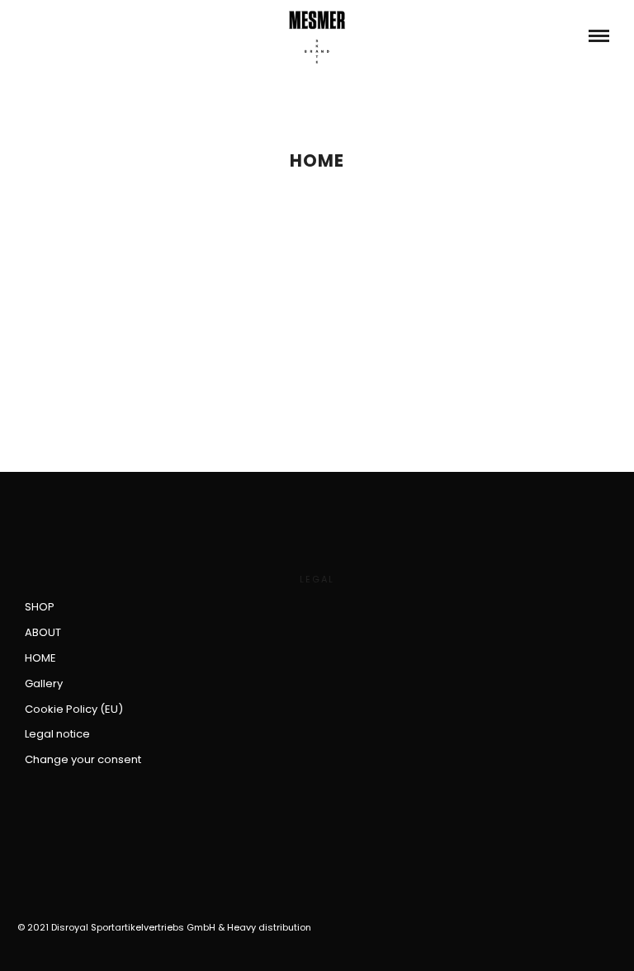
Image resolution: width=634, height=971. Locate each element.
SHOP (39, 607)
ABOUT (43, 632)
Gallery (44, 683)
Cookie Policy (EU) (74, 709)
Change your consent (83, 759)
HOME (40, 658)
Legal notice (57, 734)
